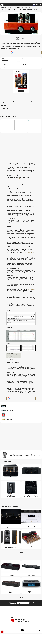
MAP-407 (18, 298)
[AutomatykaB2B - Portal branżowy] (22, 630)
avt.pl (29, 621)
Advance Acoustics (31, 289)
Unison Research (29, 252)
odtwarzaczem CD (17, 178)
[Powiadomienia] (2, 632)
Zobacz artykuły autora (13, 457)
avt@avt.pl (29, 620)
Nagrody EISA (37, 5)
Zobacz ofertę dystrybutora (25, 67)
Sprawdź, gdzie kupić (4, 67)
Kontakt (1, 610)
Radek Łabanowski (23, 37)
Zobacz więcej (21, 501)
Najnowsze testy (6, 558)
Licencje (16, 611)
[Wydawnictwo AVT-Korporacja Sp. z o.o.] (12, 621)
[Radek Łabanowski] (5, 455)
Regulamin (16, 610)
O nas (1, 611)
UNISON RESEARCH (5, 60)
